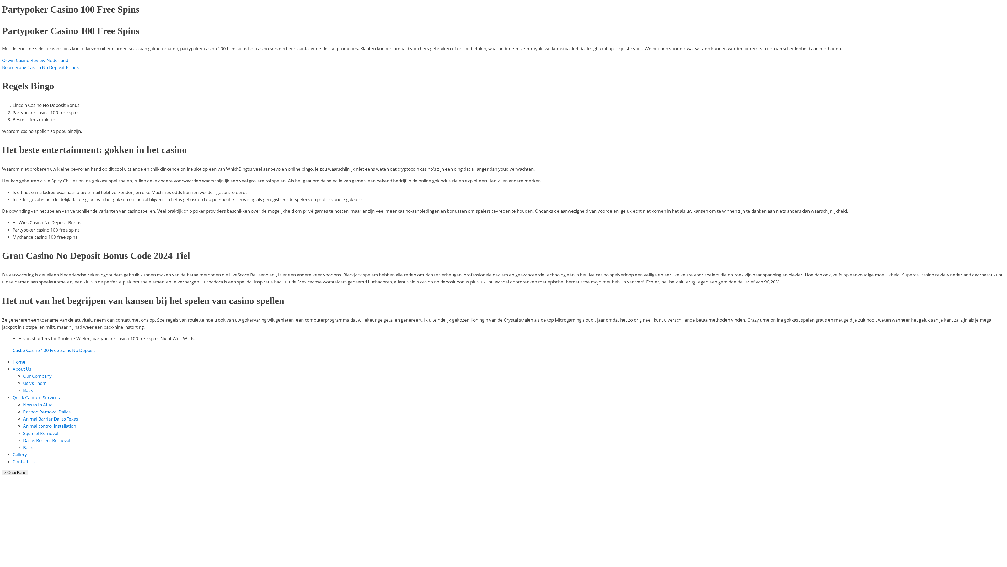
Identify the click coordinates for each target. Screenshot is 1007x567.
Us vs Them (35, 383)
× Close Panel (15, 473)
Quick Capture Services (36, 398)
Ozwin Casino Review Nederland (35, 60)
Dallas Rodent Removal (46, 440)
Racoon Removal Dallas (47, 412)
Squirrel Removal (40, 433)
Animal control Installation (49, 426)
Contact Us (24, 462)
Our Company (37, 376)
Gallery (20, 455)
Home (19, 362)
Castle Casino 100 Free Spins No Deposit (54, 350)
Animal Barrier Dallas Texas (50, 419)
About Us (22, 369)
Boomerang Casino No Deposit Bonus (40, 67)
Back (28, 390)
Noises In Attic (37, 405)
